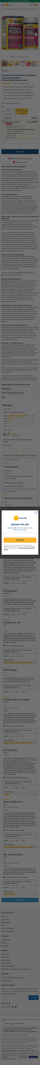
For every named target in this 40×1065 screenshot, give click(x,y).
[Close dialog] (36, 512)
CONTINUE (20, 540)
